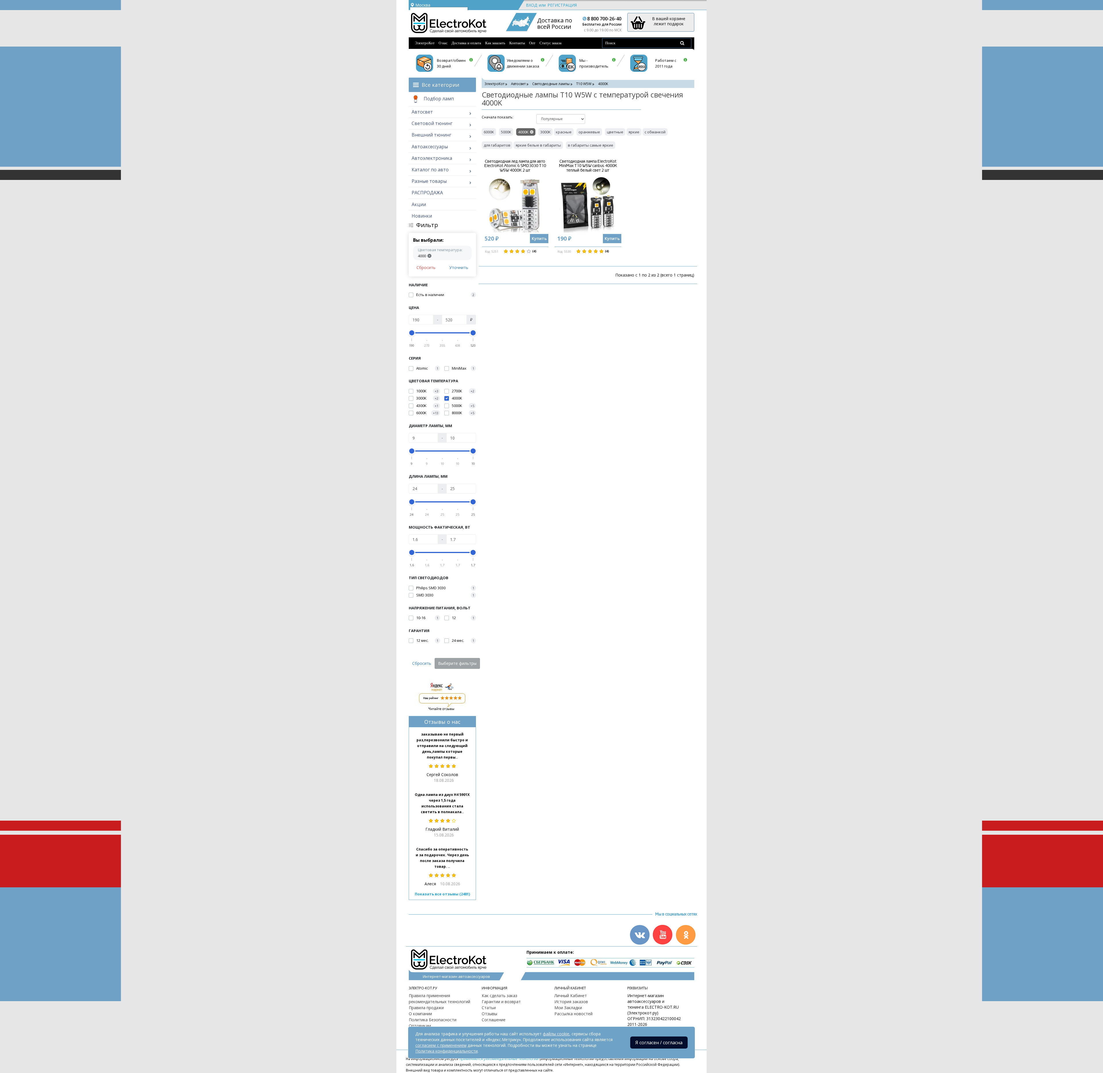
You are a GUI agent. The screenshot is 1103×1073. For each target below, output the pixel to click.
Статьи (489, 1007)
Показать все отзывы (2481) (442, 894)
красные (564, 132)
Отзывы (489, 1013)
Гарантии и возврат (501, 1001)
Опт (532, 43)
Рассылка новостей (573, 1013)
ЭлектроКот (425, 43)
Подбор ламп (438, 98)
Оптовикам (420, 1025)
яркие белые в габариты (538, 145)
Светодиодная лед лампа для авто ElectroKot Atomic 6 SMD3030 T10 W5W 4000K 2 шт (515, 166)
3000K (545, 132)
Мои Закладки (568, 1007)
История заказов (571, 1001)
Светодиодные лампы (551, 83)
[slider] (411, 332)
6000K (489, 132)
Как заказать (495, 43)
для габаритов (497, 145)
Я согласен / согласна (658, 1042)
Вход (531, 5)
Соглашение (494, 1019)
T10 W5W (583, 83)
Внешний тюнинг (431, 135)
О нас (443, 43)
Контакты (517, 43)
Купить (539, 238)
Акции (419, 204)
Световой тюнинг (432, 123)
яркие (633, 132)
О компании (420, 1013)
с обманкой (655, 132)
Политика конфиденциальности (446, 1051)
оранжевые (589, 132)
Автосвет (422, 112)
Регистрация (562, 5)
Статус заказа (550, 43)
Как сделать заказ (499, 995)
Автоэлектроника (432, 158)
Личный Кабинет (570, 995)
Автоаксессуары (430, 146)
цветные (615, 132)
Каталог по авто (430, 169)
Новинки (422, 216)
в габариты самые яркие (590, 145)
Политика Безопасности (432, 1019)
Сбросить (425, 267)
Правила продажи (426, 1007)
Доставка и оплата (466, 43)
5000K (506, 132)
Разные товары (429, 181)
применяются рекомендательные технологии (499, 1058)
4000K (523, 132)
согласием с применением (440, 1045)
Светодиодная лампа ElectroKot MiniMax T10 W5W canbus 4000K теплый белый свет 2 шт (588, 166)
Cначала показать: (497, 117)
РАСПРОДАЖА (427, 192)
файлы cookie (556, 1033)
